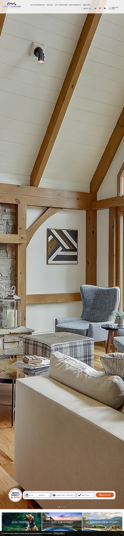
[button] (57, 506)
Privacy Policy (58, 533)
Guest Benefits (75, 5)
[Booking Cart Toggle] (105, 8)
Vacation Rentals (37, 5)
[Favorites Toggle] (100, 8)
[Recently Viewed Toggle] (96, 8)
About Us (87, 8)
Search (106, 494)
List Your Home (61, 5)
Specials (49, 5)
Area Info (87, 5)
